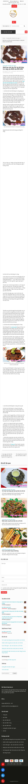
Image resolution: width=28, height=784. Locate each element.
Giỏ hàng (13, 4)
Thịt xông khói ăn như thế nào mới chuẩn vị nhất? (21, 454)
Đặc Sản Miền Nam (7, 725)
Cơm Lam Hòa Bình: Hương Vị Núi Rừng (10, 551)
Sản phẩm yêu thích (6, 4)
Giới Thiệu (5, 717)
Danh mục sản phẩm (7, 32)
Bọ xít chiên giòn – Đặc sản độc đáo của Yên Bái (12, 645)
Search (14, 673)
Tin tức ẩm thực (5, 669)
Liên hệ (4, 730)
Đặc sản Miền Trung (7, 722)
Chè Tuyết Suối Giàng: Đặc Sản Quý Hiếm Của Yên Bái (13, 491)
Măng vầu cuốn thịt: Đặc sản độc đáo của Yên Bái (12, 648)
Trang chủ (5, 714)
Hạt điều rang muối (12, 659)
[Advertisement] (14, 147)
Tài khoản (14, 6)
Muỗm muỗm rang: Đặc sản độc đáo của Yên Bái (12, 521)
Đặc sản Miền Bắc (6, 720)
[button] (26, 32)
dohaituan (14, 71)
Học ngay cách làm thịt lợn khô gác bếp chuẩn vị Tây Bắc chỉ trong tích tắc (6, 455)
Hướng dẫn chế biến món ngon (9, 65)
